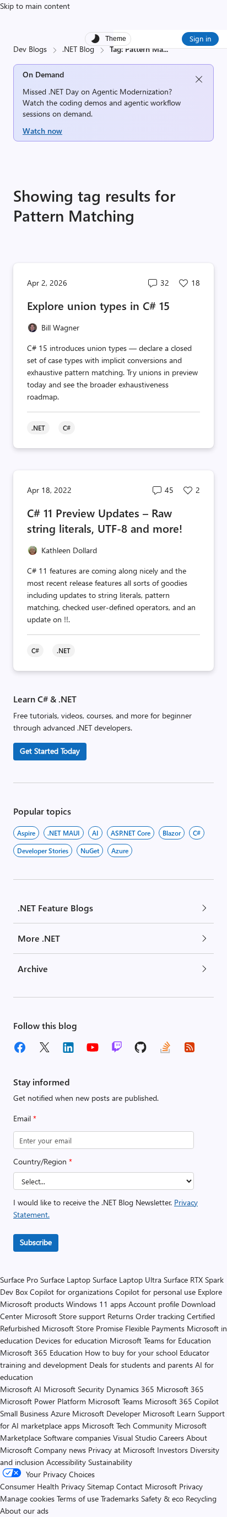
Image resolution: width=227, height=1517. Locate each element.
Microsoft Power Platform (43, 1401)
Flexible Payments (155, 1328)
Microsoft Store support (65, 1316)
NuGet (89, 850)
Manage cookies (27, 1498)
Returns (120, 1316)
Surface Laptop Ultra (127, 1279)
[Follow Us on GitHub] (141, 1047)
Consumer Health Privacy (42, 1486)
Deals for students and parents (141, 1364)
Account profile (153, 1304)
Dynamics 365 (130, 1389)
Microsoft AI (20, 1389)
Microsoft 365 (180, 1389)
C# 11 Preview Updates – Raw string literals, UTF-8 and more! (104, 520)
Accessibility (66, 1462)
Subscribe (36, 1242)
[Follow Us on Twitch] (116, 1047)
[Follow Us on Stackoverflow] (165, 1047)
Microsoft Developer (106, 1413)
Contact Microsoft (146, 1486)
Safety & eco (162, 1498)
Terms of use (78, 1498)
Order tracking (160, 1316)
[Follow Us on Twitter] (44, 1047)
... (165, 49)
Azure (119, 850)
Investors (172, 1450)
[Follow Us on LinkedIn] (68, 1047)
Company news (60, 1450)
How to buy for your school (131, 1352)
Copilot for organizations (71, 1292)
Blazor (172, 832)
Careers (171, 1437)
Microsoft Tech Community (127, 1425)
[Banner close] (198, 79)
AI (95, 832)
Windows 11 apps (96, 1304)
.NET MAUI (63, 832)
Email (24, 1118)
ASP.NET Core (130, 832)
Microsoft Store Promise (82, 1328)
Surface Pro (19, 1279)
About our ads (24, 1510)
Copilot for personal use (155, 1292)
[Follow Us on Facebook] (19, 1047)
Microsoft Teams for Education (160, 1340)
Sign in (200, 38)
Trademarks (120, 1498)
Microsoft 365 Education (41, 1352)
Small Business (24, 1413)
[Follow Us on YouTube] (92, 1047)
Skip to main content (35, 6)
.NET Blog (78, 49)
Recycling (201, 1498)
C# (197, 832)
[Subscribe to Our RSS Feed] (189, 1047)
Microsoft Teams (115, 1401)
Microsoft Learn (169, 1413)
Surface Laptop (65, 1279)
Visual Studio (134, 1437)
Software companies (77, 1437)
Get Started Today (50, 751)
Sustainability (110, 1462)
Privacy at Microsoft (121, 1450)
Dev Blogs (30, 49)
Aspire (26, 832)
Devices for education (71, 1340)
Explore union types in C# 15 (98, 305)
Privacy (191, 1486)
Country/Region (42, 1161)
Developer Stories (42, 850)
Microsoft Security (74, 1389)
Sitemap (100, 1486)
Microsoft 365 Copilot (182, 1401)
